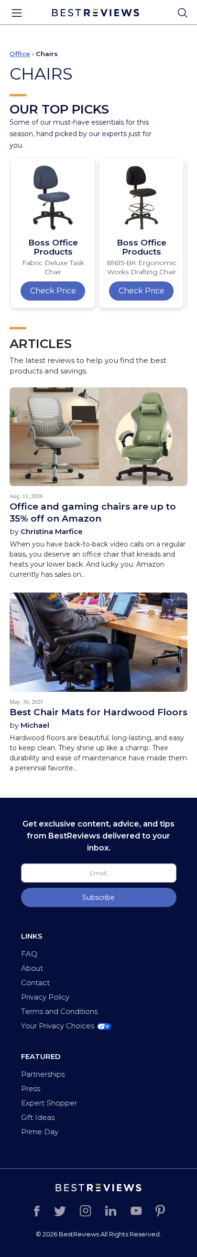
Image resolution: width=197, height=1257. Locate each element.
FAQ (29, 953)
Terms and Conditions (59, 1011)
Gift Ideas (38, 1117)
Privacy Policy (45, 996)
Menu (16, 13)
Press (30, 1088)
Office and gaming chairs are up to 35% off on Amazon (93, 512)
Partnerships (43, 1074)
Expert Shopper (49, 1102)
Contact (35, 982)
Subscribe (98, 897)
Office (20, 54)
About (32, 968)
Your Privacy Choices (57, 1025)
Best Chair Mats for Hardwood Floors (98, 712)
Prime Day (39, 1131)
